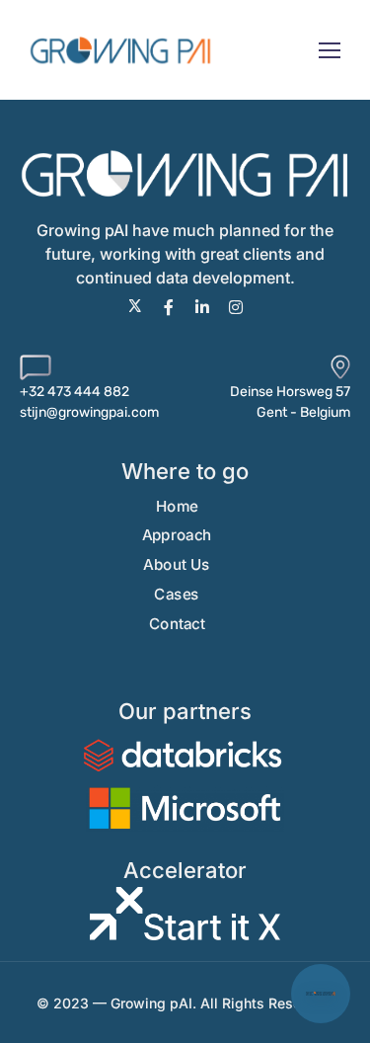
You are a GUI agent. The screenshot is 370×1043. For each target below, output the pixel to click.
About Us (176, 564)
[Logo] (121, 50)
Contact (177, 623)
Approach (177, 535)
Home (177, 506)
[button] (320, 993)
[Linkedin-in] (202, 307)
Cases (176, 594)
